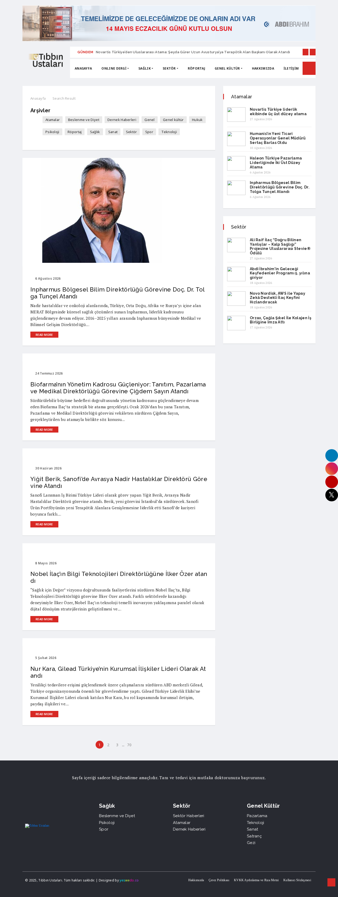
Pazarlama (257, 815)
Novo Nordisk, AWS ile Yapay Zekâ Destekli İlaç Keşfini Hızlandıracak (277, 297)
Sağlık (144, 68)
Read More (44, 335)
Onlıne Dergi (113, 68)
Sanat (113, 131)
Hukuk (197, 119)
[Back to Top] (331, 882)
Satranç (254, 836)
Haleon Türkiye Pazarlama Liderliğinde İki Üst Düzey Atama (276, 162)
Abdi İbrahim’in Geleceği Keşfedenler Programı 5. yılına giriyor (280, 273)
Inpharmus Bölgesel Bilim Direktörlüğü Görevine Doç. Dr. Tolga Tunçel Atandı (279, 187)
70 (129, 744)
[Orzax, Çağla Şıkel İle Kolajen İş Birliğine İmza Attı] (236, 323)
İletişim (291, 68)
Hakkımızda (196, 880)
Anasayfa (83, 68)
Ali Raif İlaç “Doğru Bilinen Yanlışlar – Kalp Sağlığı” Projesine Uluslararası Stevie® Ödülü (280, 246)
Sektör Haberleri (188, 815)
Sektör (169, 68)
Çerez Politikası (219, 880)
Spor (149, 131)
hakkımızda (263, 68)
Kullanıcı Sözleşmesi (297, 880)
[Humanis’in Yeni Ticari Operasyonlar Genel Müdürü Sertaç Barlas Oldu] (236, 139)
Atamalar (52, 119)
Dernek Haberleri (121, 119)
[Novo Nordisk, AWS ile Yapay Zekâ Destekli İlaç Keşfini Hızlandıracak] (236, 298)
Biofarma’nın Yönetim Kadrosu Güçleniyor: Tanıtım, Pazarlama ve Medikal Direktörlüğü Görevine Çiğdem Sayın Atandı (118, 388)
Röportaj (196, 68)
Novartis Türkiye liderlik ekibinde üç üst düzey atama (278, 111)
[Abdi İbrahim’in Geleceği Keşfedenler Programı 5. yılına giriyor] (236, 274)
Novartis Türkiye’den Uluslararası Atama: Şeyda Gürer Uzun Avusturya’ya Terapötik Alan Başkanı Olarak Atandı (193, 52)
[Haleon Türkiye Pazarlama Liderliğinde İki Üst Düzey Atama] (236, 163)
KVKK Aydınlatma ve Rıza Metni (256, 880)
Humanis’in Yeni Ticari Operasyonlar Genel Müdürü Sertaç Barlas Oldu (278, 138)
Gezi (251, 842)
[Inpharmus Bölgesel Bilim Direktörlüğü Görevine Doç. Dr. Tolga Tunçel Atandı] (236, 188)
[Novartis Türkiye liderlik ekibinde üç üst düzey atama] (236, 114)
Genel (149, 119)
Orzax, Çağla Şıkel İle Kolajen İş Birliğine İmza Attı (280, 320)
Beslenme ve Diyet (83, 119)
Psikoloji (52, 131)
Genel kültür (227, 68)
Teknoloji (169, 131)
